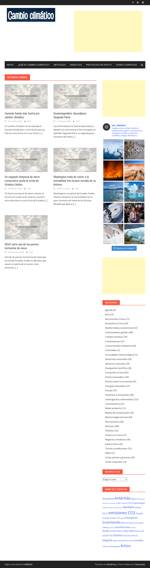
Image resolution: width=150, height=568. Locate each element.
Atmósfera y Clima (114, 323)
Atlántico (134, 499)
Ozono (117, 535)
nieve (132, 530)
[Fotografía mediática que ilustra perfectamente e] (113, 192)
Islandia (133, 527)
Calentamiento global (116, 332)
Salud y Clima (111, 444)
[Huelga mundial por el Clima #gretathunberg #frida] (134, 213)
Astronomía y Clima (115, 318)
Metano (120, 531)
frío (118, 518)
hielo (123, 522)
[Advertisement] (112, 31)
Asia (107, 314)
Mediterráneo (109, 530)
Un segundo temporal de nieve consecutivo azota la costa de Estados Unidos (22, 180)
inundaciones (122, 527)
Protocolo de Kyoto (99, 64)
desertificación (117, 508)
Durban (138, 507)
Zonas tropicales (113, 461)
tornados (138, 540)
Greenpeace (131, 517)
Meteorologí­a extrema (116, 417)
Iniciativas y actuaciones (117, 394)
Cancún (124, 503)
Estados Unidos (109, 518)
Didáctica (76, 64)
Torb (29, 121)
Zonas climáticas (126, 64)
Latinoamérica (112, 403)
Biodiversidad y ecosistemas (119, 327)
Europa (108, 390)
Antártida (122, 498)
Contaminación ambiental (118, 345)
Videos (108, 452)
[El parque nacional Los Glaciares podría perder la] (134, 234)
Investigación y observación (119, 399)
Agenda (109, 310)
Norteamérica (112, 421)
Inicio (10, 64)
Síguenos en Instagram (126, 248)
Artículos (60, 64)
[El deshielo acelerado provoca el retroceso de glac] (134, 192)
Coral (104, 507)
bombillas (105, 503)
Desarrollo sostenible (116, 359)
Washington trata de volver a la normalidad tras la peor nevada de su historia (74, 180)
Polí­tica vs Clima (113, 435)
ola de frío (107, 535)
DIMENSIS (28, 564)
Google (122, 518)
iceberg (105, 527)
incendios (112, 527)
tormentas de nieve (125, 540)
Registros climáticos (115, 439)
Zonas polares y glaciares (117, 457)
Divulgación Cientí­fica (116, 368)
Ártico (126, 545)
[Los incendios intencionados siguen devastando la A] (113, 170)
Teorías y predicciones (116, 448)
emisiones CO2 (122, 512)
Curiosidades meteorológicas (119, 354)
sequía (107, 540)
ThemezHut (140, 564)
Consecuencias (112, 341)
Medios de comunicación (117, 412)
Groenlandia (111, 522)
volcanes (105, 546)
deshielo (128, 507)
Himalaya (130, 523)
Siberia (115, 540)
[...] (41, 133)
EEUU (105, 513)
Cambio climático (114, 336)
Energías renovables (115, 385)
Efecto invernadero (114, 377)
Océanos (109, 430)
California (112, 503)
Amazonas (108, 498)
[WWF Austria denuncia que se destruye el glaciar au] (113, 234)
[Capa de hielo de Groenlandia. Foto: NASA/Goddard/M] (113, 149)
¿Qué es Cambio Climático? (33, 64)
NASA (126, 530)
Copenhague (138, 502)
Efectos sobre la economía (118, 381)
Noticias (109, 426)
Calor (118, 503)
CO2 (130, 502)
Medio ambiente (113, 408)
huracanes (139, 522)
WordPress (112, 564)
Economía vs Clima (114, 372)
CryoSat (109, 508)
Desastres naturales (115, 363)
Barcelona (141, 499)
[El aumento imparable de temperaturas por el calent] (134, 170)
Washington (115, 546)
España (139, 513)
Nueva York (139, 531)
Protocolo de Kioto (130, 535)
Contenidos (111, 350)
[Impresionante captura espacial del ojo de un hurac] (113, 213)
